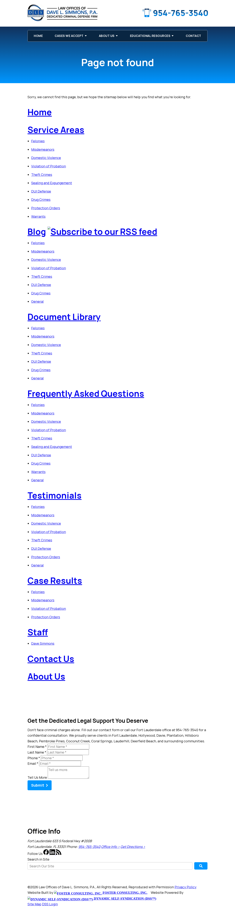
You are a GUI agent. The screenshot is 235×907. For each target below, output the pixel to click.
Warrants (38, 216)
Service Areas (56, 129)
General (37, 301)
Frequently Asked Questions (86, 393)
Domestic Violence (46, 157)
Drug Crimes (40, 199)
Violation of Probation (48, 166)
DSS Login (50, 904)
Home (38, 36)
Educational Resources (150, 36)
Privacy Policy (185, 887)
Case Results (55, 580)
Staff (38, 632)
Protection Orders (45, 208)
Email (33, 763)
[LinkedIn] (53, 853)
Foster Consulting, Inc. (124, 893)
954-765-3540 (180, 13)
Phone (34, 758)
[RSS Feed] (58, 853)
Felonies (38, 141)
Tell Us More (37, 777)
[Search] (200, 866)
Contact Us (51, 659)
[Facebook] (46, 853)
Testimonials (55, 495)
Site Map (34, 904)
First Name (37, 746)
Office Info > (110, 846)
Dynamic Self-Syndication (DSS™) (124, 898)
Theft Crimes (41, 174)
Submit (37, 785)
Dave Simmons (42, 643)
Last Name (37, 752)
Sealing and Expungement (51, 183)
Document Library (64, 317)
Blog (37, 231)
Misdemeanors (42, 149)
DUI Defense (41, 191)
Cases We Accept (69, 36)
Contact (193, 36)
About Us (107, 36)
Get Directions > (132, 846)
